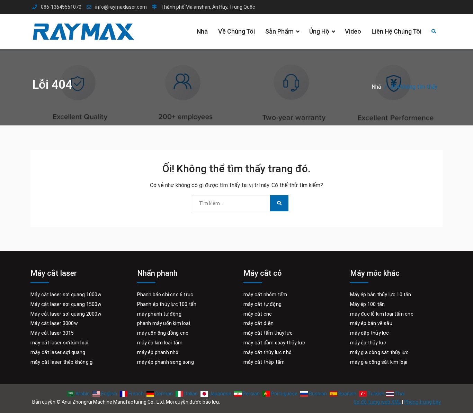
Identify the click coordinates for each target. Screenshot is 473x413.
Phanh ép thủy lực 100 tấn (167, 304)
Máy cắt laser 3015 (52, 333)
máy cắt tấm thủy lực (268, 333)
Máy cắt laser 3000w (54, 323)
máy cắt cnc (257, 314)
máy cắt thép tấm (264, 362)
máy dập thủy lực (369, 333)
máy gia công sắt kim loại (379, 362)
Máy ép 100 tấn (367, 304)
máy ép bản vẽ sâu (371, 323)
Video (353, 31)
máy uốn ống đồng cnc (163, 333)
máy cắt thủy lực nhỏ (267, 352)
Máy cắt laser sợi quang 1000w (65, 294)
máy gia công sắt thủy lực (379, 352)
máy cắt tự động (262, 304)
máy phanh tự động (159, 314)
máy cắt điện (258, 323)
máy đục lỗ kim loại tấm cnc (381, 314)
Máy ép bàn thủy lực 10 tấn (380, 294)
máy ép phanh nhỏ (158, 352)
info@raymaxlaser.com (121, 7)
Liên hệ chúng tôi (396, 31)
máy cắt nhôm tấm (265, 294)
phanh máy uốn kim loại (163, 323)
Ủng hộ (319, 31)
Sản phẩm (279, 31)
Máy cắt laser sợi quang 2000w (65, 314)
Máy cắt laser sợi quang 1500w (65, 304)
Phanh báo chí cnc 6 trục (165, 294)
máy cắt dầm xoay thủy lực (274, 342)
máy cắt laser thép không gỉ (61, 362)
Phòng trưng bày (422, 402)
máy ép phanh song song (165, 362)
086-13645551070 (61, 7)
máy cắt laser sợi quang (58, 352)
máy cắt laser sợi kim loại (59, 342)
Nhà (202, 31)
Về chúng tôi (236, 31)
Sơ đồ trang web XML (377, 402)
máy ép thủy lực (368, 342)
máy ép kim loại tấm (160, 342)
